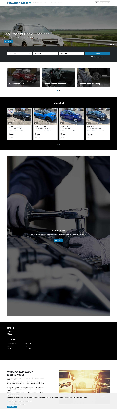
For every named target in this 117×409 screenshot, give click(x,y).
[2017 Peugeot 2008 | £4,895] (19, 116)
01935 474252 (105, 2)
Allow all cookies (13, 401)
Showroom (36, 2)
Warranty (53, 2)
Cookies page (23, 403)
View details (11, 137)
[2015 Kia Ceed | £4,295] (98, 116)
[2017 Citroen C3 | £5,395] (46, 116)
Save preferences (12, 406)
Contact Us (59, 2)
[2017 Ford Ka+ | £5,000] (72, 116)
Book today (58, 240)
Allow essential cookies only (25, 401)
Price (60, 50)
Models (35, 50)
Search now (8, 41)
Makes (8, 50)
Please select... (65, 53)
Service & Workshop (45, 2)
